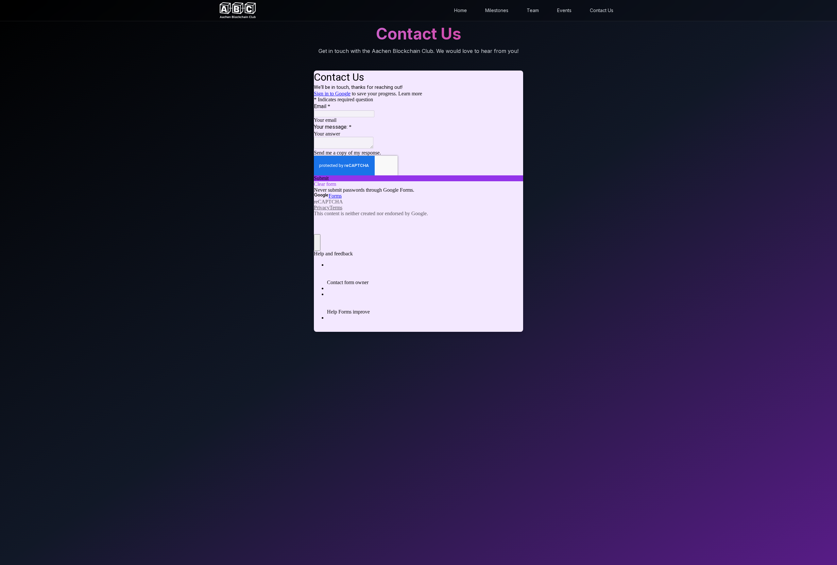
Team (533, 10)
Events (564, 10)
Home (460, 10)
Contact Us (601, 10)
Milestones (496, 10)
